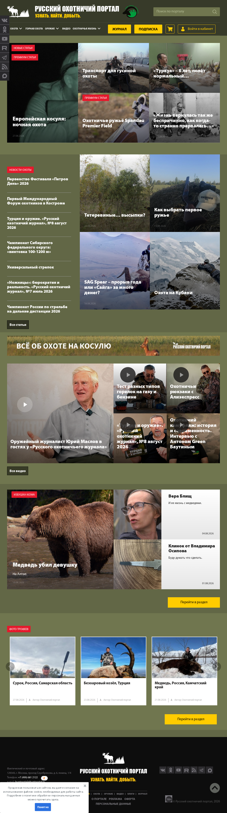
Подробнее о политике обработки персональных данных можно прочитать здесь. (43, 797)
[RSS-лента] (4, 66)
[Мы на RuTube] (4, 48)
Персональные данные (113, 804)
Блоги (130, 794)
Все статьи (18, 325)
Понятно (43, 807)
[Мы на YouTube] (4, 38)
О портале (99, 799)
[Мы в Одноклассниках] (4, 29)
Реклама (115, 799)
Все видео (18, 471)
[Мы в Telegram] (4, 57)
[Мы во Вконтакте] (4, 20)
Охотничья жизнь (84, 29)
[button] (43, 793)
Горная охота (34, 29)
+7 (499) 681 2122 (28, 777)
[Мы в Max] (4, 76)
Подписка (148, 29)
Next (216, 666)
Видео (66, 29)
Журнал (119, 29)
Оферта (129, 799)
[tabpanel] (42, 671)
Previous (10, 666)
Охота (14, 29)
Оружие (50, 29)
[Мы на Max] (209, 772)
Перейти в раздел (193, 602)
